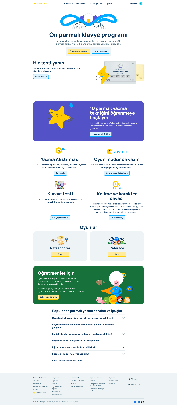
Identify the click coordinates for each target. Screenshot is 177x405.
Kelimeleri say (117, 217)
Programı (68, 3)
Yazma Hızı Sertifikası (40, 387)
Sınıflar (92, 381)
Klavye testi (56, 392)
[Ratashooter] (60, 246)
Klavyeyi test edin (60, 217)
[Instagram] (142, 401)
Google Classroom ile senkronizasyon (97, 385)
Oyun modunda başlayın (117, 173)
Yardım (54, 384)
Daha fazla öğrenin (48, 297)
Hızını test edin (100, 51)
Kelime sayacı (57, 395)
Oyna (60, 254)
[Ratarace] (117, 246)
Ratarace (112, 384)
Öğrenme (55, 381)
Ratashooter (113, 381)
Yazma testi (81, 3)
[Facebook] (135, 401)
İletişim (73, 384)
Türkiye (134, 379)
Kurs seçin (60, 173)
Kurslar (35, 390)
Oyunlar (109, 3)
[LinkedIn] (138, 401)
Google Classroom (59, 291)
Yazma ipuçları (96, 3)
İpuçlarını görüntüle (101, 134)
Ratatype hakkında (77, 381)
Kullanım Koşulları (77, 387)
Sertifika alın (41, 76)
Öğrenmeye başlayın (79, 51)
